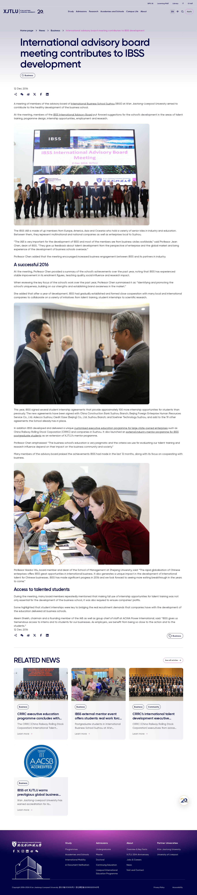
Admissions (81, 11)
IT (183, 3)
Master (99, 854)
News (42, 30)
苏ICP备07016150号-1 (67, 887)
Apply (189, 12)
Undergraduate (103, 849)
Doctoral (100, 860)
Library (175, 3)
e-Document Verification (77, 865)
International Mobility (75, 860)
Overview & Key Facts (137, 849)
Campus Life (132, 11)
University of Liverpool (167, 854)
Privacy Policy (159, 887)
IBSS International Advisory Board (72, 114)
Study (71, 11)
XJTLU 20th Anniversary (138, 854)
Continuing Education (106, 865)
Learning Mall (163, 3)
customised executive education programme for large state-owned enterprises (121, 428)
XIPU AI (150, 3)
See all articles (171, 660)
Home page (26, 30)
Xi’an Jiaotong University (169, 849)
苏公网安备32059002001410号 (87, 887)
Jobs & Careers (134, 860)
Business (55, 30)
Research (93, 11)
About (144, 11)
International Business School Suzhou (93, 103)
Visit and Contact (135, 870)
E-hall (190, 3)
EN (172, 11)
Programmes (71, 849)
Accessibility (177, 887)
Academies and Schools (112, 11)
